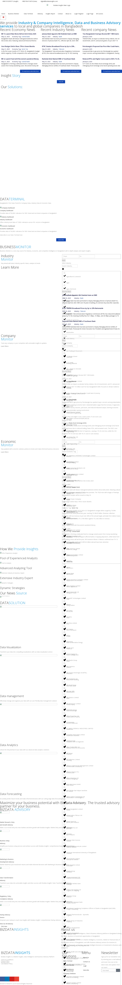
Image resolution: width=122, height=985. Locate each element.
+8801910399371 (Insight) (10, 1)
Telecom (83, 311)
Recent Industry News (57, 29)
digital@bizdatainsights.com (49, 1)
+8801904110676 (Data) (29, 1)
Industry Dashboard (6, 219)
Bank (81, 298)
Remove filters (66, 291)
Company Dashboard (6, 210)
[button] (2, 242)
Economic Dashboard (6, 229)
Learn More (9, 111)
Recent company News (98, 29)
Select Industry (66, 263)
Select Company (67, 343)
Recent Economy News (17, 29)
